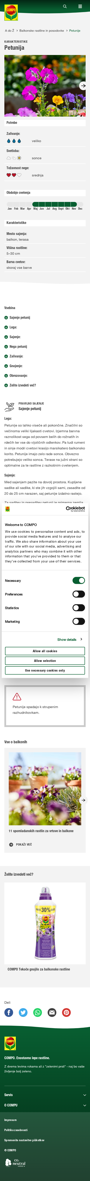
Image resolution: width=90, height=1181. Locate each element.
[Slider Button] (83, 85)
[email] (52, 1012)
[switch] (79, 594)
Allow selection (45, 661)
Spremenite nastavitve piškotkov (24, 1140)
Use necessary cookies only (45, 670)
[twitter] (23, 1012)
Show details (66, 639)
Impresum (10, 1120)
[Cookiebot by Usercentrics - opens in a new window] (66, 509)
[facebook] (9, 1012)
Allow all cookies (45, 651)
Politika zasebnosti (16, 1130)
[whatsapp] (37, 1012)
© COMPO (10, 1150)
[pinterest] (66, 1012)
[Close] (64, 6)
